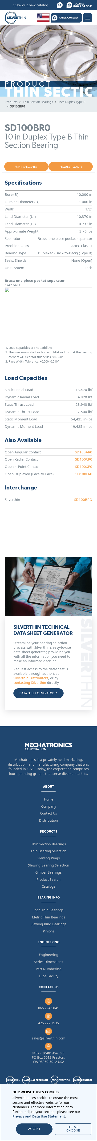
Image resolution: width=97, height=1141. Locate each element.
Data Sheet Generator (37, 693)
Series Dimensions (48, 961)
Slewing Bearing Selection (48, 865)
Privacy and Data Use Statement (38, 1116)
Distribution (48, 820)
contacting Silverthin (29, 682)
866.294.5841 (48, 1008)
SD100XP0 (83, 466)
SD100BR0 (17, 106)
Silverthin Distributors (30, 678)
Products (11, 102)
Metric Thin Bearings (48, 917)
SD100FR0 (83, 473)
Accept (34, 1129)
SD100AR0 (83, 452)
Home (48, 799)
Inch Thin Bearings (48, 910)
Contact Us (48, 813)
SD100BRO (83, 499)
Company (48, 806)
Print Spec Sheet (27, 166)
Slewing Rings (48, 858)
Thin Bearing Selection (48, 851)
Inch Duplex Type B (71, 102)
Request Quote (71, 166)
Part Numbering (48, 969)
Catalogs (48, 886)
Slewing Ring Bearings (48, 924)
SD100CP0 (83, 459)
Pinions (48, 931)
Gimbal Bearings (48, 872)
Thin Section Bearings (38, 102)
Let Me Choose (73, 1129)
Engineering (48, 954)
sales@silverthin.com (48, 1038)
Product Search (48, 879)
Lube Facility (48, 976)
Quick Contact (68, 17)
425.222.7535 (48, 1023)
